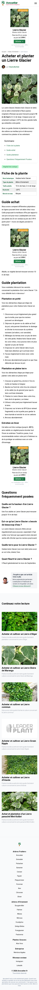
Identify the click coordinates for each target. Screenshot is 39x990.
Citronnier (19, 892)
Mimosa (19, 918)
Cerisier (19, 872)
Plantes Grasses (19, 940)
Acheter (18, 41)
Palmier (19, 910)
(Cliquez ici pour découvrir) (22, 586)
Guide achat (10, 150)
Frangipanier (19, 930)
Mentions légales (19, 952)
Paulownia (19, 934)
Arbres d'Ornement (13, 52)
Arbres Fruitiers (19, 852)
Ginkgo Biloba (19, 926)
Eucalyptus (19, 922)
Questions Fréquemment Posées (19, 159)
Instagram (19, 961)
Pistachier (19, 863)
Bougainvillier (19, 905)
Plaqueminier (19, 880)
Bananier (19, 868)
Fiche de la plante (13, 146)
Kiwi (19, 888)
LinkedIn (19, 965)
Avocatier (19, 855)
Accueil (4, 52)
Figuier (19, 876)
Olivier (19, 896)
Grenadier (19, 859)
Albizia (19, 914)
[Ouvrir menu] (35, 3)
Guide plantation (12, 155)
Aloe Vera (19, 943)
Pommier (19, 884)
